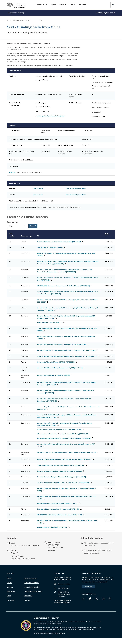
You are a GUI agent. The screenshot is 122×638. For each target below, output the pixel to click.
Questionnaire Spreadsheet (76, 188)
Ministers (10, 587)
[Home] (16, 3)
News (73, 5)
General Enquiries (64, 584)
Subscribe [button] (88, 586)
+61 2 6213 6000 (17, 556)
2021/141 (12, 172)
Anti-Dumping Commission (105, 13)
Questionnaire (38, 188)
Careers (9, 578)
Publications (63, 5)
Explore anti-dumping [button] (16, 13)
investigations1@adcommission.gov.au (51, 116)
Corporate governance (31, 582)
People (9, 582)
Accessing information (31, 587)
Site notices (28, 596)
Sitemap (27, 600)
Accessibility (11, 600)
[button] (113, 5)
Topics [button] (52, 5)
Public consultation (30, 578)
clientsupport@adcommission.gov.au (25, 545)
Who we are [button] (41, 5)
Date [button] (107, 235)
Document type (12, 222)
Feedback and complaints (32, 591)
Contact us (82, 5)
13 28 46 (14, 553)
